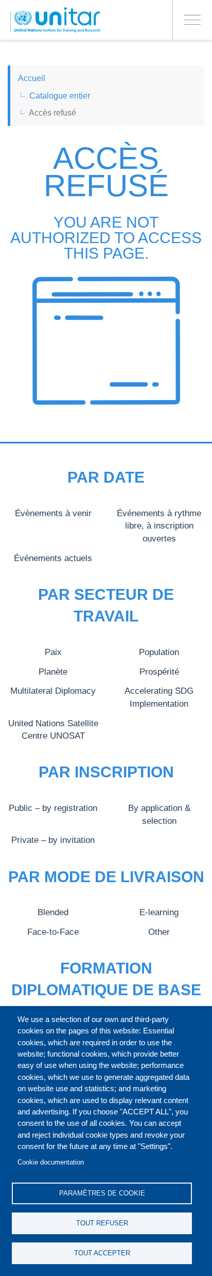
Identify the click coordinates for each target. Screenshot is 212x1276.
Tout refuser (102, 1223)
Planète (53, 671)
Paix (53, 652)
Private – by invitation (53, 839)
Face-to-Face (53, 931)
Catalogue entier (59, 95)
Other (159, 931)
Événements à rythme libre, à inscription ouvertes (159, 525)
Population (159, 652)
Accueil (31, 78)
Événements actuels (53, 558)
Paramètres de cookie (102, 1193)
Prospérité (159, 671)
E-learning (159, 912)
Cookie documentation (50, 1162)
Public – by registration (53, 807)
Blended (53, 912)
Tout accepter (102, 1253)
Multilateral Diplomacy (53, 690)
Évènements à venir (53, 513)
